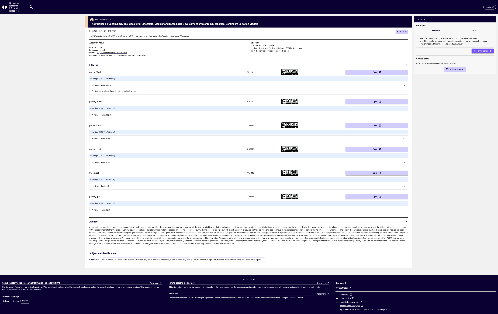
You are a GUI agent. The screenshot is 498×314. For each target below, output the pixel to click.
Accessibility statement (349, 302)
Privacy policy (345, 298)
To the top (250, 279)
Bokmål (6, 301)
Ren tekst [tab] (436, 31)
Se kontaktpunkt (457, 69)
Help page (340, 283)
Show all (403, 31)
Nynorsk (15, 301)
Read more (154, 283)
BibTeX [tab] (474, 31)
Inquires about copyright (350, 306)
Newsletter (344, 294)
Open (375, 72)
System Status (342, 288)
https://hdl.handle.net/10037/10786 (112, 53)
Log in (488, 7)
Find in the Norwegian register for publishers (268, 51)
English (25, 301)
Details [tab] (421, 19)
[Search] (31, 7)
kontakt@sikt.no (383, 309)
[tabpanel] (455, 41)
